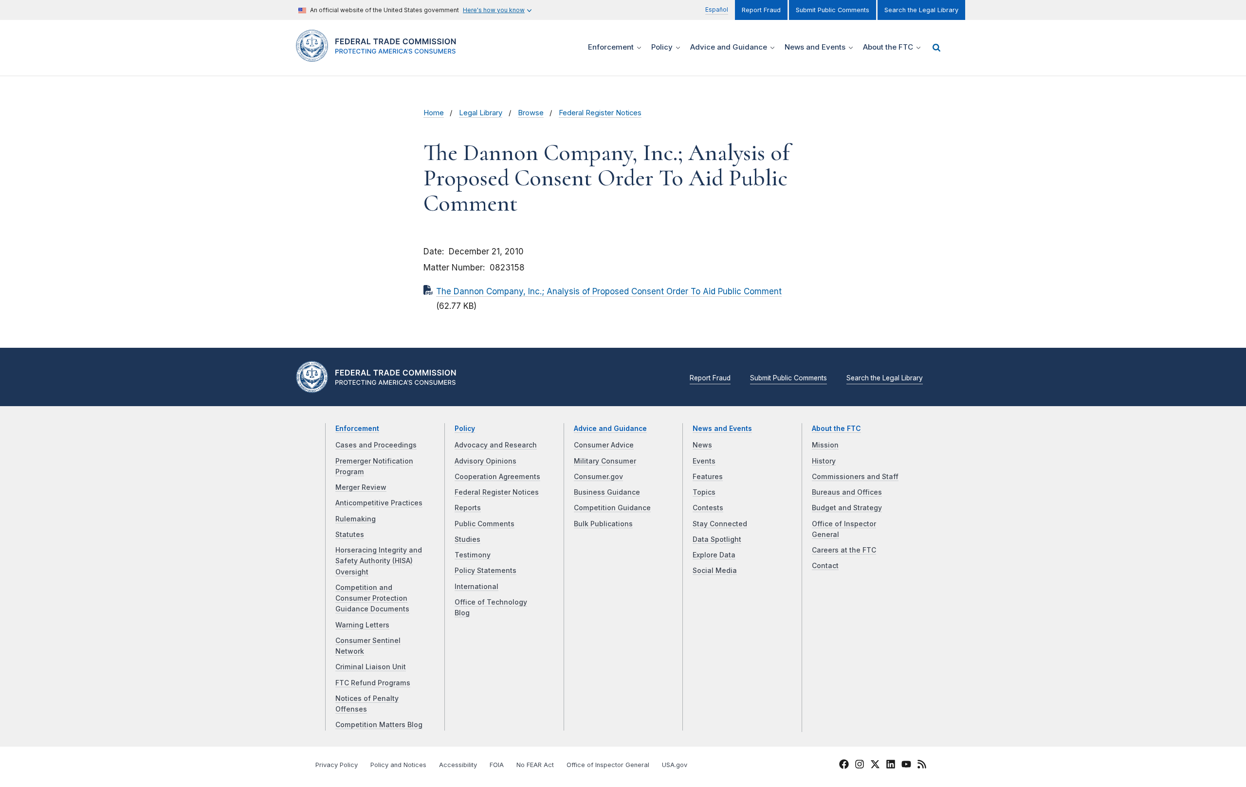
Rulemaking (355, 519)
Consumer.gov (598, 477)
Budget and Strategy (847, 508)
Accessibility (458, 765)
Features (708, 477)
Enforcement (357, 428)
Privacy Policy (336, 765)
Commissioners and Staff (855, 477)
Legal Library (480, 112)
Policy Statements (485, 570)
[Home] (380, 56)
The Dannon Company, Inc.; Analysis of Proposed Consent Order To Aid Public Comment (609, 291)
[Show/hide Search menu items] (936, 48)
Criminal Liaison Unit (370, 667)
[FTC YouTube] (906, 765)
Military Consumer (605, 461)
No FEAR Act (535, 765)
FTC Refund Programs (372, 683)
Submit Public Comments (832, 10)
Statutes (349, 534)
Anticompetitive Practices (378, 503)
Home (433, 112)
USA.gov (674, 765)
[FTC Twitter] (875, 764)
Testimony (473, 555)
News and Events (722, 428)
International (476, 586)
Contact (825, 566)
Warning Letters (362, 625)
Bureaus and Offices (847, 492)
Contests (708, 508)
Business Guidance (607, 492)
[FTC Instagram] (859, 765)
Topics (704, 492)
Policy (465, 428)
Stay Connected (720, 524)
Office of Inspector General (608, 765)
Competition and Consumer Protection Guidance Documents (372, 598)
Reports (468, 508)
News (702, 445)
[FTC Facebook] (844, 765)
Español (716, 9)
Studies (467, 539)
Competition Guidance (612, 508)
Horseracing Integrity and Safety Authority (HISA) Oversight (378, 561)
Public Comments (484, 524)
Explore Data (714, 555)
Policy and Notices (398, 765)
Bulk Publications (603, 524)
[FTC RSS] (922, 765)
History (824, 461)
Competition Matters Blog (378, 725)
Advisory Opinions (485, 461)
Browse (531, 112)
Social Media (715, 570)
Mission (825, 445)
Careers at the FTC (844, 550)
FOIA (497, 765)
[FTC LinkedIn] (891, 765)
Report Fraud (761, 10)
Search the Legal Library (921, 10)
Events (704, 461)
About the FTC (836, 428)
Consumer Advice (604, 445)
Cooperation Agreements (497, 477)
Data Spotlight (717, 539)
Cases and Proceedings (376, 445)
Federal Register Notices (600, 112)
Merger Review (360, 487)
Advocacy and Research (496, 445)
